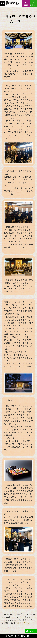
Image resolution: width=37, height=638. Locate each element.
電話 (26, 5)
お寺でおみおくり (23, 623)
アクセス (33, 5)
